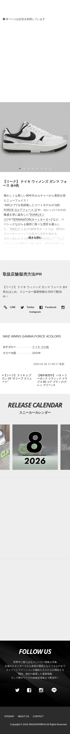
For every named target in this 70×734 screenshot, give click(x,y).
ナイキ (36, 346)
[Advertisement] (35, 61)
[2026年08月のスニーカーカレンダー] (35, 447)
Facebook (50, 307)
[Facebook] (29, 690)
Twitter (30, 307)
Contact (38, 716)
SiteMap (9, 716)
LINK (12, 308)
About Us (23, 716)
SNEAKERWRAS (37, 724)
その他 (45, 346)
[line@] (52, 690)
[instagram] (41, 690)
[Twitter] (17, 690)
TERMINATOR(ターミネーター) (32, 219)
